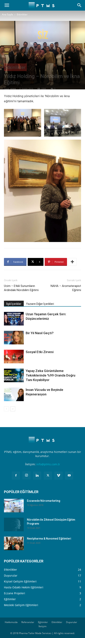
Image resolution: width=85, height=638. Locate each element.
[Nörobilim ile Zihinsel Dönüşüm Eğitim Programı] (14, 524)
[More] (72, 262)
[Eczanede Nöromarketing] (14, 505)
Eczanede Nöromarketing (43, 500)
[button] (6, 5)
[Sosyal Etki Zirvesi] (14, 356)
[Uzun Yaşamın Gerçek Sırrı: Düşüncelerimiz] (14, 318)
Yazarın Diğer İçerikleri (40, 303)
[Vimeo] (58, 475)
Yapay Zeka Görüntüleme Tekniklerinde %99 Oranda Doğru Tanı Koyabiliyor (50, 375)
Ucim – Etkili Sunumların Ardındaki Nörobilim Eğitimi (21, 288)
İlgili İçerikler (13, 303)
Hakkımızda (11, 622)
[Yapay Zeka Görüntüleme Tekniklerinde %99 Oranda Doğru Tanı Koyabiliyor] (14, 375)
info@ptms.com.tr (48, 464)
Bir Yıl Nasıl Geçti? (40, 333)
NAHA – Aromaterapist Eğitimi (66, 288)
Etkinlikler (22, 14)
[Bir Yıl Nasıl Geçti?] (14, 337)
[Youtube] (69, 475)
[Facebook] (16, 475)
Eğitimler (43, 622)
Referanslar (27, 622)
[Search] (79, 5)
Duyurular (71, 622)
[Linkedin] (37, 475)
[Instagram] (26, 475)
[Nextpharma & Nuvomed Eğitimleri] (14, 543)
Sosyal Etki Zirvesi (40, 352)
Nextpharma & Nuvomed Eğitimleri (49, 538)
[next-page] (12, 408)
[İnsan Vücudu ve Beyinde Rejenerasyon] (14, 394)
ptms (13, 88)
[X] (48, 475)
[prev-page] (6, 408)
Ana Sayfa (7, 14)
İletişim (42, 626)
